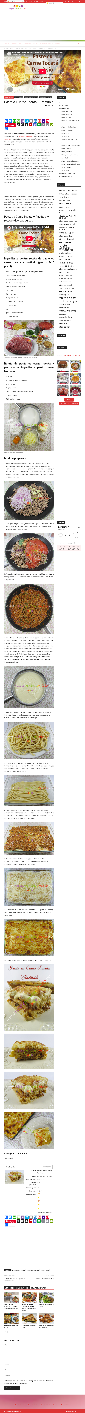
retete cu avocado (65, 207)
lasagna (7, 139)
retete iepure (62, 314)
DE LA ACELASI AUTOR (38, 1288)
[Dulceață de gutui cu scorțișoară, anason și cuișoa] (63, 390)
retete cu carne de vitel (18, 1270)
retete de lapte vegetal (66, 288)
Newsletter (24, 1)
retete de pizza (63, 295)
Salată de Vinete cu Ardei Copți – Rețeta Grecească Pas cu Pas (11, 1306)
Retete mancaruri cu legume (70, 164)
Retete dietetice (66, 149)
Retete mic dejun (66, 167)
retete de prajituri (68, 301)
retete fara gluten (63, 307)
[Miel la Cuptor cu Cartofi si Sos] (11, 1318)
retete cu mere (65, 256)
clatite (74, 190)
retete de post (67, 298)
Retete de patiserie (67, 136)
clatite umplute (63, 194)
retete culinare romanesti (65, 247)
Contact (42, 1)
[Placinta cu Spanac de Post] (29, 1318)
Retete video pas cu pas (31, 44)
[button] (78, 44)
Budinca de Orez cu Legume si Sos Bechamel (14, 1280)
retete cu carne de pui (67, 216)
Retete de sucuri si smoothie (70, 145)
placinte (61, 200)
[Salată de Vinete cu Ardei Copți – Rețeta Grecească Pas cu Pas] (11, 1297)
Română (51, 3)
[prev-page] (5, 1332)
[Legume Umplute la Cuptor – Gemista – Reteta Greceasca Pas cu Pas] (29, 1297)
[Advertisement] (42, 26)
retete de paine (65, 291)
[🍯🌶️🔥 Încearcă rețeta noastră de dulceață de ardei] (75, 390)
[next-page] (8, 1332)
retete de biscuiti (65, 279)
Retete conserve (66, 115)
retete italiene (65, 317)
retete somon (64, 327)
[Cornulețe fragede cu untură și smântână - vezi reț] (63, 378)
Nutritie (57, 44)
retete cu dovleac (65, 236)
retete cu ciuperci (66, 233)
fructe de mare (64, 197)
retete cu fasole (64, 242)
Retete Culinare (16, 44)
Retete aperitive (66, 111)
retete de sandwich (64, 304)
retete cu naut (64, 259)
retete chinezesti (64, 204)
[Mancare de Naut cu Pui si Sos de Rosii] (46, 1318)
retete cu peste (66, 266)
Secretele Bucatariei (46, 44)
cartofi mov (61, 190)
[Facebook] (65, 1)
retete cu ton (64, 272)
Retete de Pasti (66, 133)
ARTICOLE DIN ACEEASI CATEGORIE (17, 1288)
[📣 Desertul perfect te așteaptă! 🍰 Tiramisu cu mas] (63, 366)
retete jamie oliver (64, 320)
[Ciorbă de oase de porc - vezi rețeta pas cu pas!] (75, 366)
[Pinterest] (72, 1)
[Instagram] (69, 1)
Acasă (6, 48)
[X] (75, 1)
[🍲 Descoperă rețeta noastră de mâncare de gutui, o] (75, 378)
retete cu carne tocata (33, 1270)
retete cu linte (65, 253)
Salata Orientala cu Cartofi (45, 1279)
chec (68, 190)
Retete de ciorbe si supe (69, 127)
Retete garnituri (66, 152)
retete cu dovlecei (66, 239)
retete (68, 200)
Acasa (7, 44)
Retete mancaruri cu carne (28, 48)
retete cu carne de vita (67, 221)
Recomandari (63, 105)
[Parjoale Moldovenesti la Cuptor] (46, 1297)
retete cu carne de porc (67, 211)
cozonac (73, 194)
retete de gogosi (65, 285)
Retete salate (65, 170)
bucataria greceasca (26, 136)
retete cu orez (65, 263)
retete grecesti (45, 1270)
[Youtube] (79, 1)
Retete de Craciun (67, 130)
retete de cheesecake (65, 282)
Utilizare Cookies (33, 1)
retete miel (62, 324)
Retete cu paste (19, 97)
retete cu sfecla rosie (67, 269)
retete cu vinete (65, 275)
